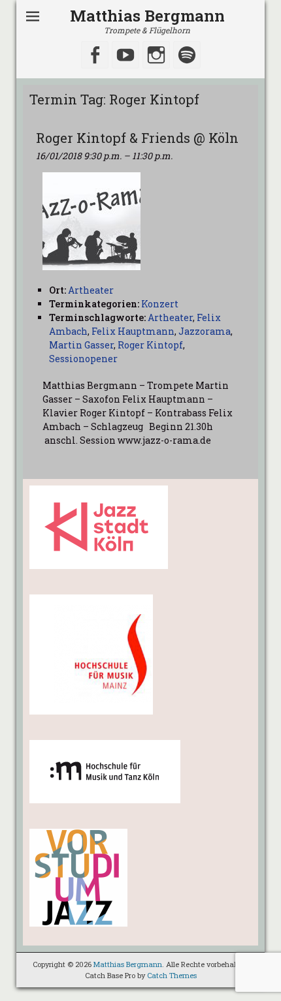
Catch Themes (172, 975)
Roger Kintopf (150, 345)
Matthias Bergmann (147, 15)
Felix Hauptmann (132, 331)
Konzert (159, 304)
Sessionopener (83, 358)
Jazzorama (204, 331)
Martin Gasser (81, 345)
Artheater (170, 317)
